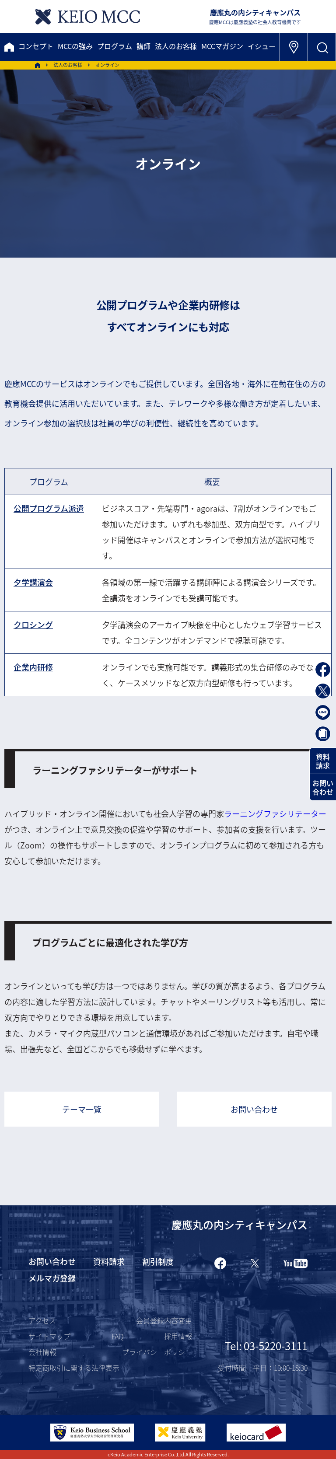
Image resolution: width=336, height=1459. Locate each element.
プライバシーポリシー (157, 1352)
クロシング (33, 624)
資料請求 (323, 761)
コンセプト (35, 46)
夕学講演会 (33, 582)
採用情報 (178, 1336)
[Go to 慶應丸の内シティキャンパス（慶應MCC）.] (37, 65)
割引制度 (158, 1261)
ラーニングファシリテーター (275, 813)
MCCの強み (75, 46)
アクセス (42, 1320)
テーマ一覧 (82, 1109)
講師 (143, 46)
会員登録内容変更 (164, 1320)
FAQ (117, 1336)
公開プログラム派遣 (49, 508)
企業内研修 (33, 667)
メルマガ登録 (52, 1278)
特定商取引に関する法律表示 (73, 1367)
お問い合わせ (254, 1109)
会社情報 (42, 1352)
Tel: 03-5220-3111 (266, 1345)
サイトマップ (49, 1336)
